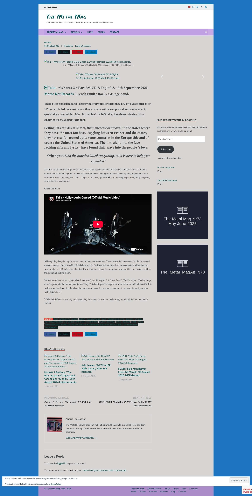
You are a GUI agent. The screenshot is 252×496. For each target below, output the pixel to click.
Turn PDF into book (167, 180)
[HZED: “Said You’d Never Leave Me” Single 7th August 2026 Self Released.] (135, 360)
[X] (201, 7)
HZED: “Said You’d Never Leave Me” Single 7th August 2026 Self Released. (134, 372)
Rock (133, 322)
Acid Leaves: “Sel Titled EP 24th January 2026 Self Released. (96, 368)
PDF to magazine (165, 167)
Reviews (75, 32)
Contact (114, 32)
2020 (56, 319)
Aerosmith (65, 319)
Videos (142, 491)
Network (153, 491)
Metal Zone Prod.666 (74, 322)
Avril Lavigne (93, 319)
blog (173, 491)
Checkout (193, 488)
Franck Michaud (116, 319)
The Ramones (51, 327)
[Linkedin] (197, 7)
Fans (184, 488)
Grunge (129, 319)
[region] (182, 76)
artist (82, 319)
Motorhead (92, 322)
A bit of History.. (154, 488)
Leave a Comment (83, 46)
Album (74, 319)
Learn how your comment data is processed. (105, 470)
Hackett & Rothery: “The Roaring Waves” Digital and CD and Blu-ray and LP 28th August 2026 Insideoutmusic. (60, 377)
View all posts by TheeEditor (81, 437)
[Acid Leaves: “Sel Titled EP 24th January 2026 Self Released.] (98, 358)
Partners (164, 491)
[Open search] (206, 32)
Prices (101, 32)
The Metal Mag (66, 17)
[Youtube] (189, 7)
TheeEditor (68, 46)
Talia (140, 322)
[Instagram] (193, 7)
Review (126, 322)
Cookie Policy (55, 484)
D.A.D (104, 319)
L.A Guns (138, 319)
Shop (90, 32)
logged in (61, 463)
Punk (118, 322)
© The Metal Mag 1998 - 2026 (57, 488)
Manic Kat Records (59, 94)
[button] (162, 76)
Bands (133, 491)
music (102, 322)
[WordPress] (205, 7)
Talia (49, 88)
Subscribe (165, 149)
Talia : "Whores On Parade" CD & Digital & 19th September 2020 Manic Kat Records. (83, 325)
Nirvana (110, 322)
